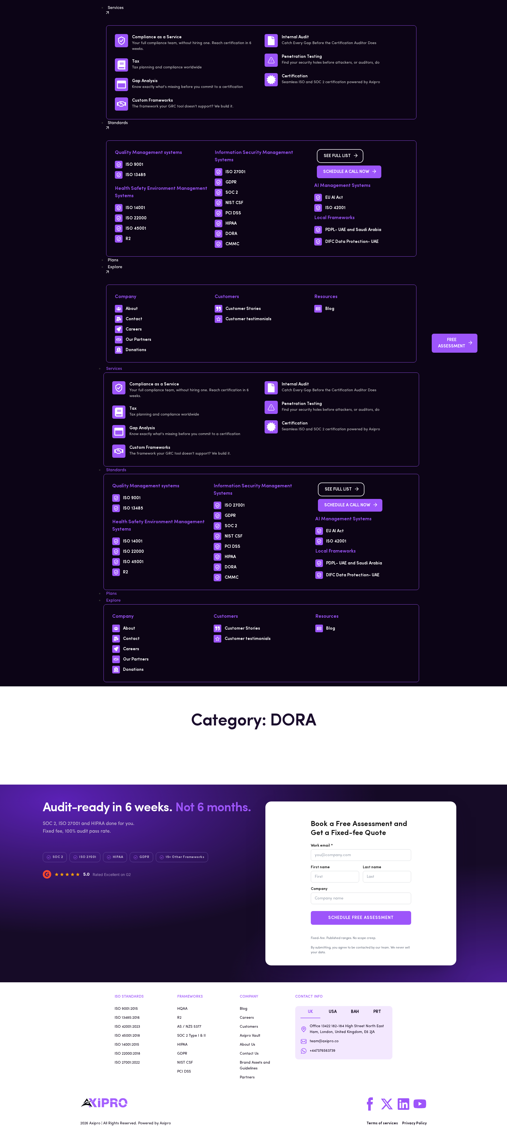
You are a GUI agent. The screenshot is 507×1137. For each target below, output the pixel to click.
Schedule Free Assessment (361, 918)
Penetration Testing (302, 57)
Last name (372, 867)
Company (319, 889)
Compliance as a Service (157, 37)
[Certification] (271, 79)
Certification (295, 76)
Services (114, 369)
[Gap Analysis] (121, 84)
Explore (113, 600)
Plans (111, 594)
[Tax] (121, 65)
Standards (116, 470)
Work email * (322, 846)
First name (320, 867)
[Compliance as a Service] (121, 40)
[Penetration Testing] (271, 60)
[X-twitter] (386, 1104)
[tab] (310, 1012)
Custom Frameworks (152, 100)
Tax (135, 61)
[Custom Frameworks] (121, 104)
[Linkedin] (403, 1104)
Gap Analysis (145, 81)
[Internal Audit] (271, 40)
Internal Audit (295, 37)
